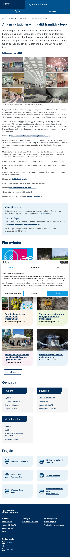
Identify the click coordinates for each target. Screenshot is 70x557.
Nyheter (11, 18)
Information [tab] (35, 267)
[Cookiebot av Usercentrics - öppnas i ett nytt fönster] (60, 262)
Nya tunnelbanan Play (13, 439)
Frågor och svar (11, 409)
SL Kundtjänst (44, 214)
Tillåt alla (57, 293)
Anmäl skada (7, 528)
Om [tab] (58, 267)
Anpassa (34, 293)
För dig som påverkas (47, 409)
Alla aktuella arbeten (47, 398)
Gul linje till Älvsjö (19, 179)
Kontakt (8, 426)
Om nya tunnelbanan (12, 401)
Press (7, 430)
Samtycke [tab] (12, 267)
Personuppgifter (50, 522)
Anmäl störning (45, 405)
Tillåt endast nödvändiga (13, 293)
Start (4, 18)
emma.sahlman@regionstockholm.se (24, 224)
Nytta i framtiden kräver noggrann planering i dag (29, 136)
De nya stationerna (34, 196)
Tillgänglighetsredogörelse (54, 525)
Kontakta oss (7, 522)
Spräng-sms (43, 401)
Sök (19, 11)
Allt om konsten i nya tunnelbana (22, 188)
